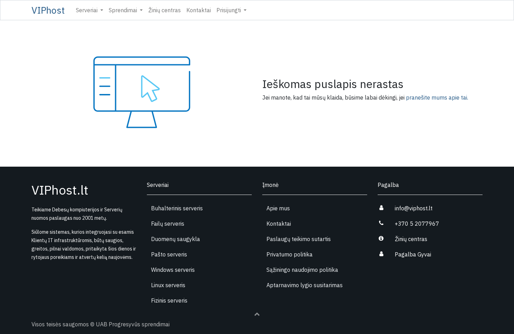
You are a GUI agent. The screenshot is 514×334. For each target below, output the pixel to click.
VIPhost (48, 10)
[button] (257, 313)
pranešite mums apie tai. (437, 97)
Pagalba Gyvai (413, 254)
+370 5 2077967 (417, 223)
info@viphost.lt (414, 208)
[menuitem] (164, 10)
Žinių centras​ (411, 238)
